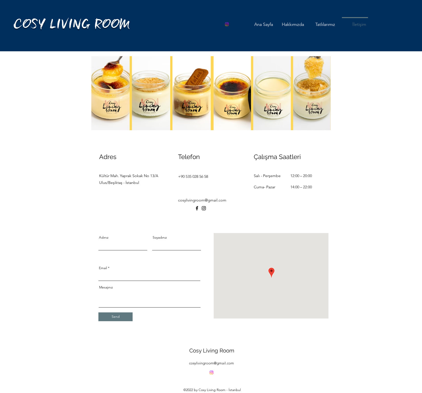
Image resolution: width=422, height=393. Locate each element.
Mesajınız (106, 287)
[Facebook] (197, 208)
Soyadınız (160, 237)
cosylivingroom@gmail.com (211, 363)
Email (103, 268)
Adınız (103, 237)
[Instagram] (226, 24)
